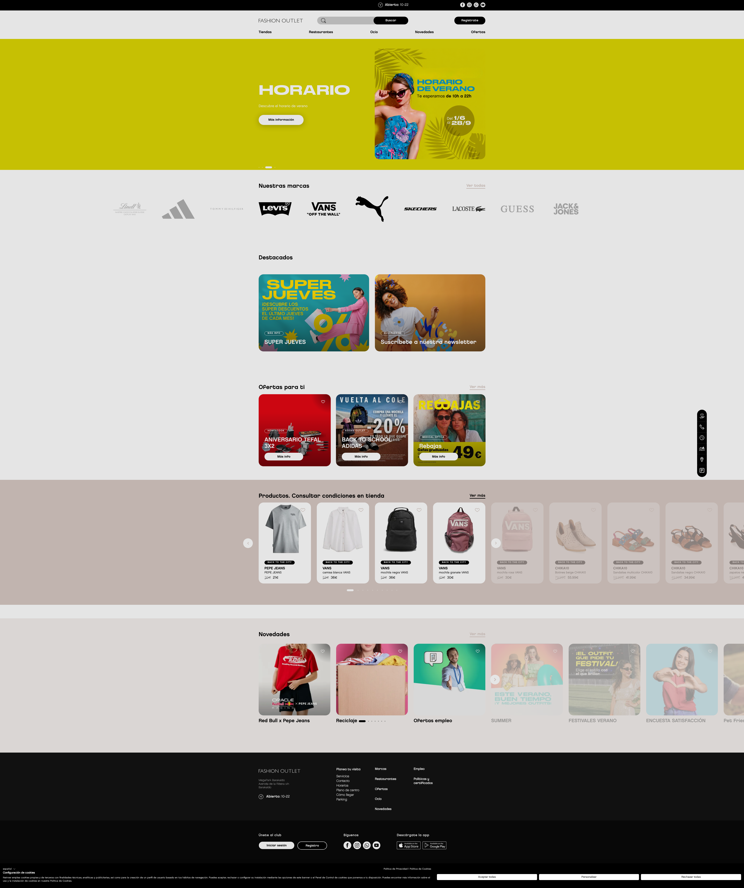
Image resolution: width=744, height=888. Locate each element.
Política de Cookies (420, 869)
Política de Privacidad (396, 869)
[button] (9, 869)
